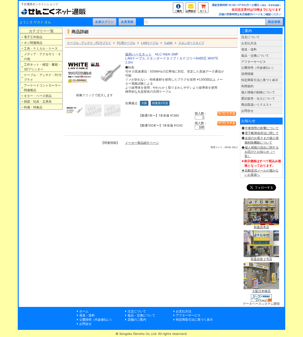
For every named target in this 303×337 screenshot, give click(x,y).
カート (203, 10)
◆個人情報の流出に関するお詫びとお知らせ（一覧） (260, 152)
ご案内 (178, 10)
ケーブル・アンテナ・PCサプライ (43, 77)
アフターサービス (253, 62)
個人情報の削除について (258, 92)
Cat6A (168, 43)
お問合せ (191, 10)
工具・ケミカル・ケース (41, 48)
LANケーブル (149, 43)
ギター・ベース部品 (38, 96)
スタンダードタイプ (191, 43)
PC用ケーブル (126, 43)
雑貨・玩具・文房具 (38, 101)
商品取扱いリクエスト (256, 104)
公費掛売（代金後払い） (258, 67)
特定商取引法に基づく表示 (259, 80)
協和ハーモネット (138, 54)
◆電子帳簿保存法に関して (260, 133)
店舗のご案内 (137, 319)
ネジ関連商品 (33, 43)
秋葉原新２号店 (261, 259)
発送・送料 (249, 49)
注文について (250, 37)
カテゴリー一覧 (41, 31)
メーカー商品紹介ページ (142, 143)
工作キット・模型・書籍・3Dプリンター (42, 67)
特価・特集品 (33, 107)
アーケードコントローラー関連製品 (42, 87)
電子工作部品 (33, 37)
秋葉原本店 (261, 227)
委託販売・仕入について (258, 98)
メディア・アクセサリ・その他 (42, 56)
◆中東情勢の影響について (260, 128)
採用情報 (247, 74)
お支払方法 (249, 43)
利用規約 (247, 86)
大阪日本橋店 (261, 291)
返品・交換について (255, 55)
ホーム (84, 311)
